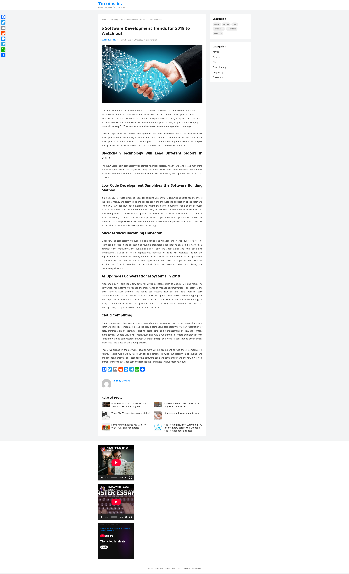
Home (104, 19)
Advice (216, 24)
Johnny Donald (125, 40)
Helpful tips (232, 29)
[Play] (101, 477)
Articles (226, 24)
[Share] (3, 55)
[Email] (3, 28)
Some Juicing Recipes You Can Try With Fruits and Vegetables (128, 426)
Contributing (113, 19)
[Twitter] (3, 22)
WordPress (196, 568)
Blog (234, 24)
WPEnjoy (176, 568)
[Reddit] (3, 33)
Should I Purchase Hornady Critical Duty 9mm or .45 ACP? (181, 405)
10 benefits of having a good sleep (181, 412)
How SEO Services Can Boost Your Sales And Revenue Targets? (128, 405)
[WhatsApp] (3, 49)
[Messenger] (3, 38)
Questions (218, 33)
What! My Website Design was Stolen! (130, 412)
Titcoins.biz (110, 3)
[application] (116, 462)
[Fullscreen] (130, 477)
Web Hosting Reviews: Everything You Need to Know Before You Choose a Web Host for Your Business (182, 427)
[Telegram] (3, 44)
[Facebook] (3, 17)
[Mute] (126, 477)
